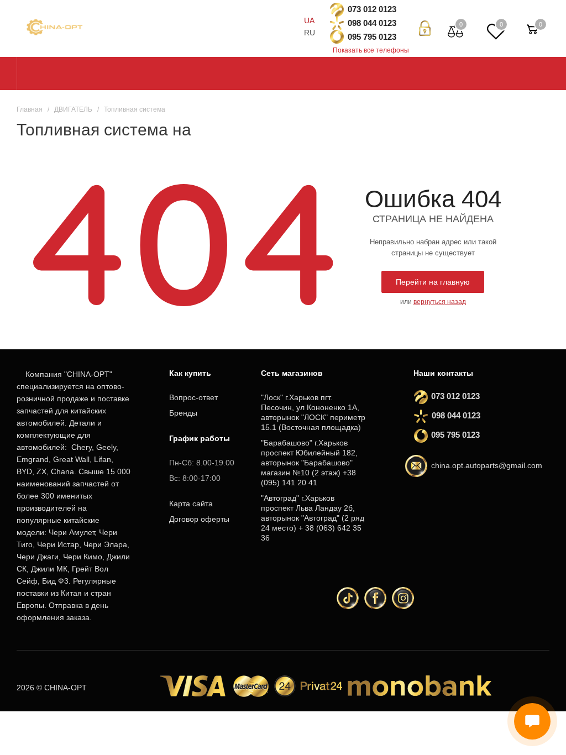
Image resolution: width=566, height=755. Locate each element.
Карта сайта (191, 503)
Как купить (190, 373)
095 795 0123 (372, 36)
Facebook (375, 598)
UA (309, 20)
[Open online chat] (532, 721)
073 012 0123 (372, 9)
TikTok (348, 598)
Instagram (403, 598)
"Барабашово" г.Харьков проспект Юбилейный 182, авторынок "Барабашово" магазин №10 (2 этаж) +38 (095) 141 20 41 (309, 462)
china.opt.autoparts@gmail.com (486, 465)
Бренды (183, 412)
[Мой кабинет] (425, 28)
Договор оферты (199, 519)
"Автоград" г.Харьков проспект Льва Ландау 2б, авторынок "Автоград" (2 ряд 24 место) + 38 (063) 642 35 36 (312, 518)
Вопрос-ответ (193, 397)
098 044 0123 (372, 23)
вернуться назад (439, 302)
